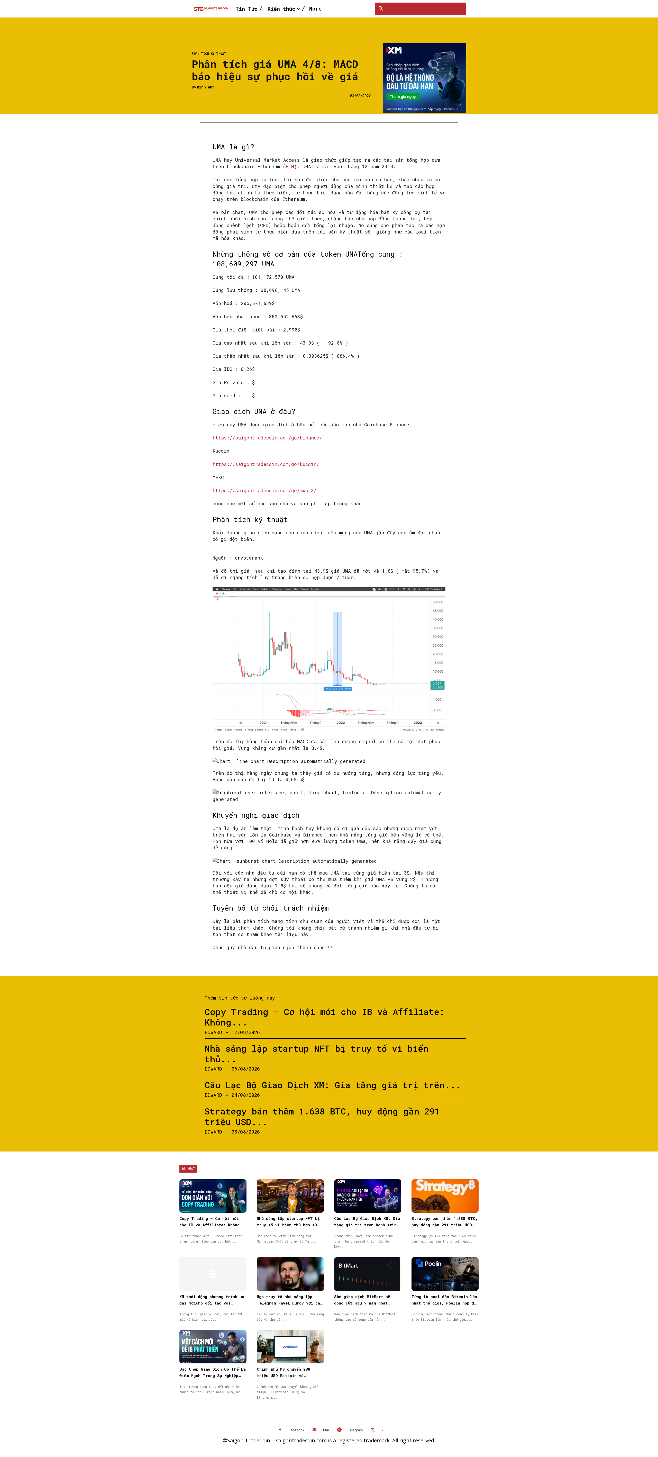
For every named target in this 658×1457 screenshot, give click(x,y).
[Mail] (314, 1430)
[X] (372, 1430)
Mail (326, 1430)
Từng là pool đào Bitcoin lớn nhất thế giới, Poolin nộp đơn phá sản (445, 1303)
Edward (213, 1032)
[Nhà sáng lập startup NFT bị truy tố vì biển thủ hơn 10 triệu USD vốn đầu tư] (290, 1196)
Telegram (355, 1430)
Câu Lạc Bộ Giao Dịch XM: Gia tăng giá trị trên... (333, 1085)
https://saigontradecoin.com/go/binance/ (267, 438)
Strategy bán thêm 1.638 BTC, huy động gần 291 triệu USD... (322, 1116)
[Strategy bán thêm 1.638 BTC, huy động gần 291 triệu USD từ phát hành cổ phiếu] (445, 1196)
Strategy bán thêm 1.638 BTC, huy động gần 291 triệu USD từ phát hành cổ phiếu (445, 1225)
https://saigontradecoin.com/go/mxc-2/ (264, 490)
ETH (290, 166)
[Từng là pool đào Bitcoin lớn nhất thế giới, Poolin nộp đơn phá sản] (445, 1274)
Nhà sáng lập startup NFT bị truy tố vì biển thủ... (316, 1053)
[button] (381, 9)
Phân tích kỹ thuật (209, 53)
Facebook (296, 1430)
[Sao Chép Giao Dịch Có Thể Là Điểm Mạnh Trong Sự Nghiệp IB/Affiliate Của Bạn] (212, 1347)
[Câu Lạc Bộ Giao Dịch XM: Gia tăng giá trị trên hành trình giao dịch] (367, 1196)
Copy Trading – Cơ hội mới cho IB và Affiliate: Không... (325, 1017)
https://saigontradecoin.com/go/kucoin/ (266, 464)
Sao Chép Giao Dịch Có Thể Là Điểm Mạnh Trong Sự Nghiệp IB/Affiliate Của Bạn (212, 1375)
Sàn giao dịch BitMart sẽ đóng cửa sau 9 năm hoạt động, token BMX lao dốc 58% (365, 1303)
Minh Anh (206, 87)
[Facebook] (280, 1430)
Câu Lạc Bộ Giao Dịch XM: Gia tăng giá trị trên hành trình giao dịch (367, 1225)
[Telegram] (339, 1430)
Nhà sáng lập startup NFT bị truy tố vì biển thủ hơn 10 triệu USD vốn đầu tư (288, 1225)
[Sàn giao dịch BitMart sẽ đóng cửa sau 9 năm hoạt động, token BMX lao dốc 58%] (367, 1274)
